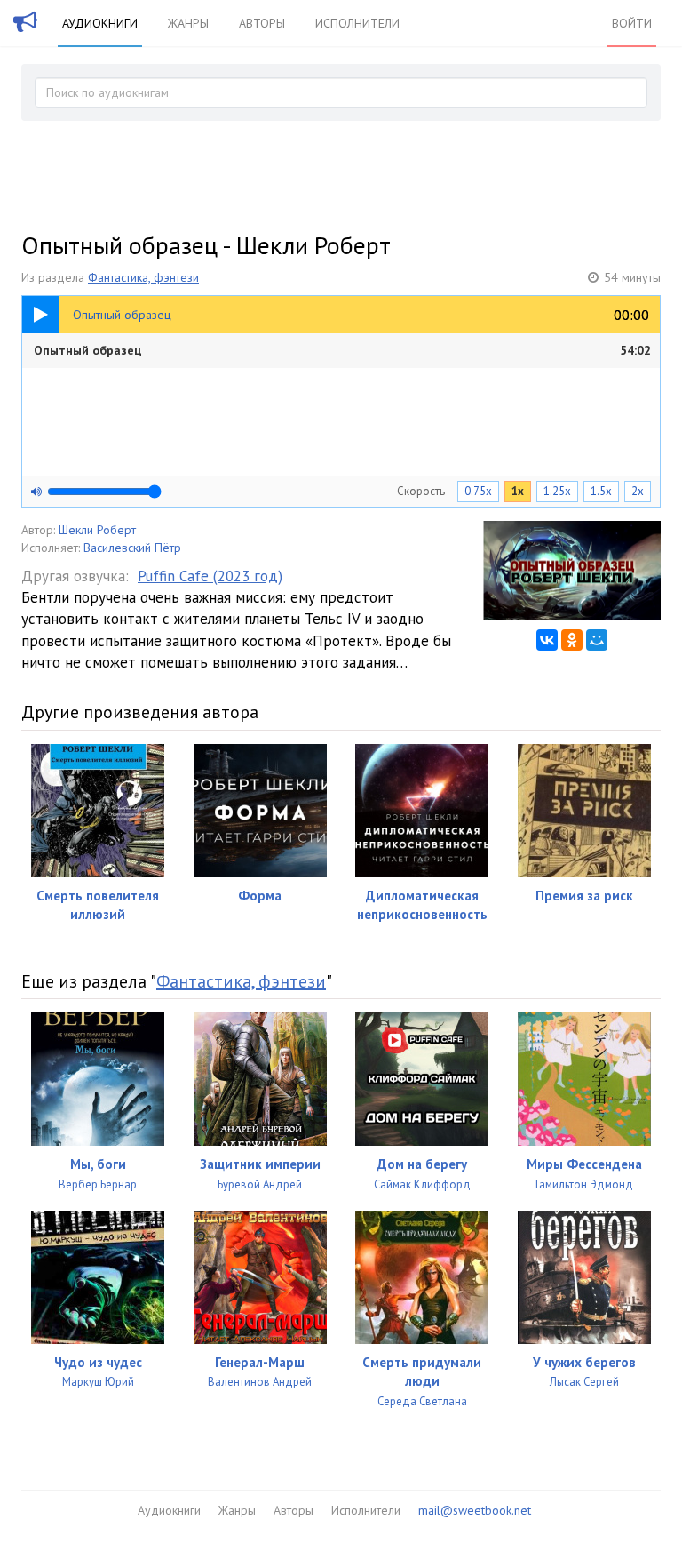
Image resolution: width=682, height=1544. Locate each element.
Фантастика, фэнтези (143, 277)
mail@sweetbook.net (474, 1510)
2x (637, 491)
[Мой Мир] (596, 640)
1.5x (601, 491)
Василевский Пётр (132, 548)
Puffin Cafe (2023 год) (210, 576)
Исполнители (357, 23)
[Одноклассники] (572, 640)
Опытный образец (342, 350)
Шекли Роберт (97, 530)
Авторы (262, 23)
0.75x (478, 491)
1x (518, 491)
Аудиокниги (100, 23)
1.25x (557, 491)
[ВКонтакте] (547, 640)
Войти (632, 23)
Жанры (188, 23)
